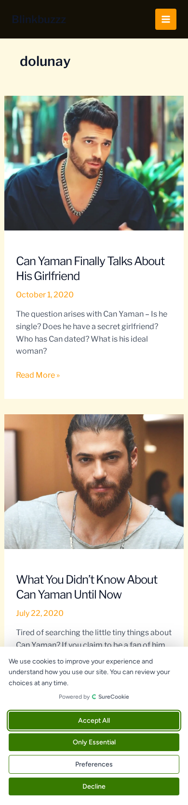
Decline (94, 786)
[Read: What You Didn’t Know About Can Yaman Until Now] (94, 481)
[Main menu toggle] (165, 19)
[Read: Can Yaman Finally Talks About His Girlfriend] (94, 162)
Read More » (38, 376)
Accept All (94, 720)
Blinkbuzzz (39, 19)
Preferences (94, 764)
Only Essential (94, 742)
